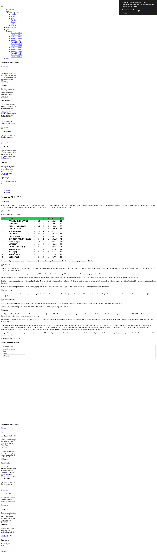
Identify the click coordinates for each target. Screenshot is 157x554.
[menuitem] (10, 9)
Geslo (4, 351)
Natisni (8, 191)
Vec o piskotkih (133, 6)
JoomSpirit (4, 551)
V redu (125, 13)
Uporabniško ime (8, 347)
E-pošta (8, 192)
